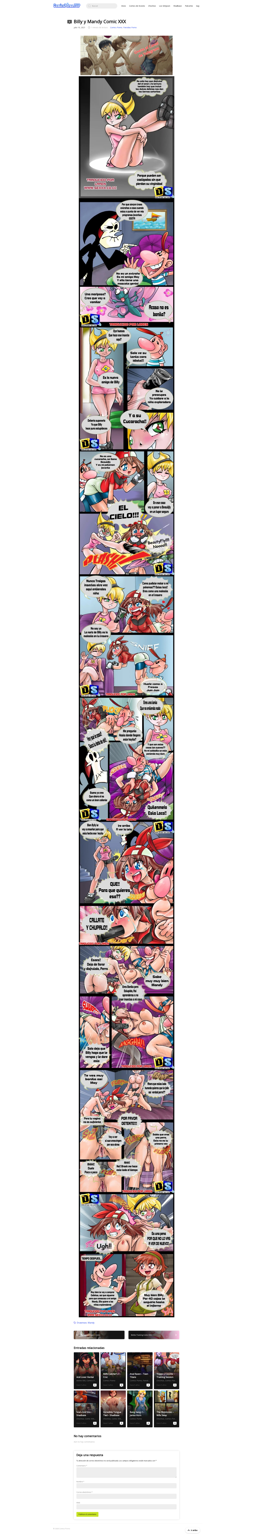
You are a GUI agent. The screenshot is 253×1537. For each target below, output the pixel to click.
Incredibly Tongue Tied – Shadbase (113, 1408)
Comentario (81, 1465)
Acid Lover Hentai (86, 1370)
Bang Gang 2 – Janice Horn (140, 1408)
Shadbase (177, 6)
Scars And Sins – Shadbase (86, 1408)
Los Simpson (164, 6)
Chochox (152, 6)
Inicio (123, 6)
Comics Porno (116, 27)
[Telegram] (126, 55)
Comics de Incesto (137, 6)
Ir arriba (194, 1530)
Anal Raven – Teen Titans (140, 1370)
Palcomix (189, 6)
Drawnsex (82, 1322)
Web (78, 1502)
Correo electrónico (84, 1492)
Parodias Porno (130, 27)
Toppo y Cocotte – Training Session (166, 1370)
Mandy (91, 1322)
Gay (197, 6)
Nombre (80, 1481)
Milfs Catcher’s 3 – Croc (113, 1370)
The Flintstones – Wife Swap (166, 1408)
